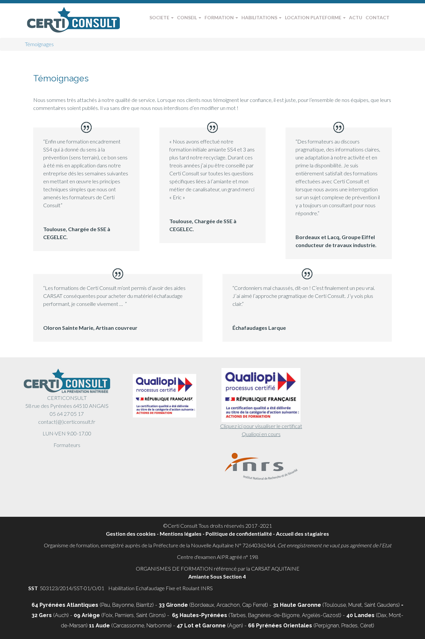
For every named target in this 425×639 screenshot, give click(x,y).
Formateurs (66, 445)
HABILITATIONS (259, 17)
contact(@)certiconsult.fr (66, 421)
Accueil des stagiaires (302, 533)
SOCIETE (159, 17)
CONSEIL (187, 17)
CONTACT (377, 17)
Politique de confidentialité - (241, 533)
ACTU (355, 17)
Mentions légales (181, 533)
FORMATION (220, 17)
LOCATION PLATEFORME (313, 17)
